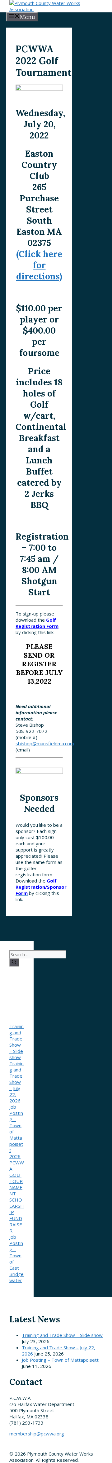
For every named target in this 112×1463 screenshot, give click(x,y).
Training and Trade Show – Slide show (16, 1041)
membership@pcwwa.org (36, 1433)
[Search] (14, 962)
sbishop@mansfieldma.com (45, 743)
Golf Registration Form (37, 623)
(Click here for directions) (39, 265)
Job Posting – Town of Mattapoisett (60, 1360)
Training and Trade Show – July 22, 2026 (16, 1082)
